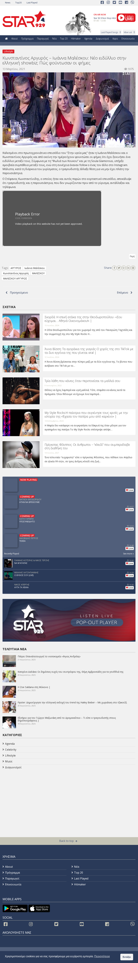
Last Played (32, 2)
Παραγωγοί (43, 38)
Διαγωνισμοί (102, 38)
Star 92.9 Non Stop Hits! (105, 18)
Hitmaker (76, 38)
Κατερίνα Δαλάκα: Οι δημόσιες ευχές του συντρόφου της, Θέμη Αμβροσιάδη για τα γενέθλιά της (70, 671)
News (7, 2)
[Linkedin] (128, 268)
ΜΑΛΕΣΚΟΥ (38, 273)
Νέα (54, 38)
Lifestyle (8, 51)
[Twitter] (119, 268)
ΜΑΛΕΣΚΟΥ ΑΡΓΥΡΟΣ (15, 278)
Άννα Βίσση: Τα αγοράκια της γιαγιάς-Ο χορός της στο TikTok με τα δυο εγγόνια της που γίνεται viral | (89, 351)
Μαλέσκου (114, 153)
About (14, 38)
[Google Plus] (123, 268)
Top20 (18, 2)
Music (8, 761)
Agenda (88, 38)
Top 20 (63, 38)
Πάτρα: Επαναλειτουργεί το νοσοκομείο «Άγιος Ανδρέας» (49, 656)
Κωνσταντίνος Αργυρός (16, 273)
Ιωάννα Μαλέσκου (34, 268)
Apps (115, 38)
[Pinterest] (133, 268)
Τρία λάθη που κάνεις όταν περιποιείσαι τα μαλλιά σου (82, 381)
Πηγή (132, 256)
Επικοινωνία (128, 38)
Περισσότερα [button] (102, 956)
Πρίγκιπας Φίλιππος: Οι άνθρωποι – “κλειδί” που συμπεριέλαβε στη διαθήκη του (87, 446)
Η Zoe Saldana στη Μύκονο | (34, 687)
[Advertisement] (29, 797)
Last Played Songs (109, 32)
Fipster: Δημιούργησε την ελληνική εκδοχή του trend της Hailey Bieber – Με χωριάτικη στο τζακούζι (72, 702)
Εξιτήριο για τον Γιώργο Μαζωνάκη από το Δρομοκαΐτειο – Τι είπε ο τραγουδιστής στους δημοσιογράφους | (67, 719)
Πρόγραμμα (27, 38)
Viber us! (128, 32)
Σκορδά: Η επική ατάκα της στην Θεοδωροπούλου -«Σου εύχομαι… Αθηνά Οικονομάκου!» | (83, 319)
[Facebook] (114, 268)
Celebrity (10, 749)
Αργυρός (27, 157)
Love (131, 490)
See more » (128, 553)
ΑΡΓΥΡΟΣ (16, 268)
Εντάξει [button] (127, 957)
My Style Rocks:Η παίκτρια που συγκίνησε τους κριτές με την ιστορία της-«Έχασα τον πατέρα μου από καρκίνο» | (86, 414)
